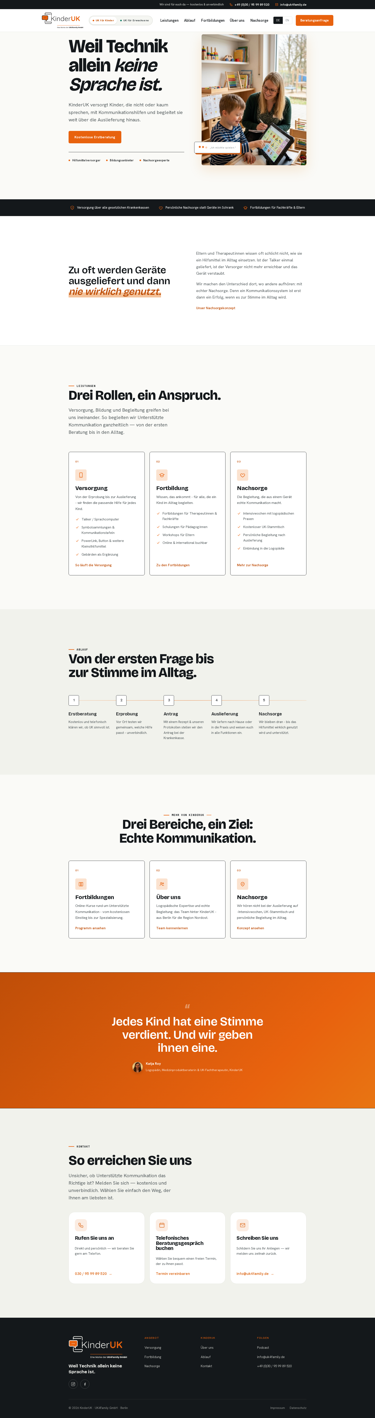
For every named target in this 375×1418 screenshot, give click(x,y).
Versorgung (153, 1347)
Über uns (237, 20)
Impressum (277, 1408)
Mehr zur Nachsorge (252, 565)
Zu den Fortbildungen (173, 565)
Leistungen (169, 20)
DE (278, 20)
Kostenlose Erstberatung (94, 137)
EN (287, 20)
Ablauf (189, 20)
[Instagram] (73, 1384)
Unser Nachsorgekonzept (215, 308)
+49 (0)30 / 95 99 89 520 (274, 1366)
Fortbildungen (212, 20)
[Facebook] (84, 1384)
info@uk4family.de (271, 1357)
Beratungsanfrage (314, 20)
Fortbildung (153, 1357)
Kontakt (206, 1366)
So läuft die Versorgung (93, 565)
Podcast (263, 1347)
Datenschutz (298, 1408)
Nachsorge (259, 20)
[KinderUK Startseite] (62, 20)
